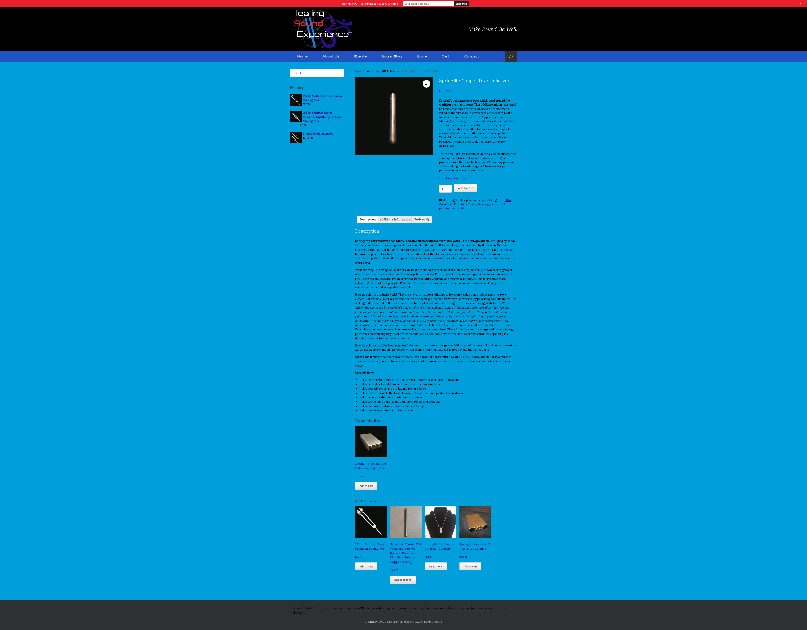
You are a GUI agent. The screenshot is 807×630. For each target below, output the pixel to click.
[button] (511, 56)
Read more (435, 566)
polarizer (445, 208)
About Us (331, 56)
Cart (446, 56)
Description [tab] (368, 219)
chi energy (482, 204)
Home (302, 56)
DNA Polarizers (390, 71)
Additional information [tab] (395, 219)
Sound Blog (391, 56)
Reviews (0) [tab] (421, 219)
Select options (402, 579)
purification (459, 208)
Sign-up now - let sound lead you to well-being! (370, 3)
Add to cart (465, 188)
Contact (471, 56)
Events (360, 56)
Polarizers (371, 71)
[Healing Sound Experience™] (321, 29)
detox (494, 204)
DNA (502, 204)
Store (422, 56)
